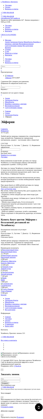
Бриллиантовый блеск (9, 252)
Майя (3, 280)
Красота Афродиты (8, 263)
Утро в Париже (6, 291)
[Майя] (3, 278)
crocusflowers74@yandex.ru (10, 18)
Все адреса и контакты (9, 340)
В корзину (4, 151)
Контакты (8, 31)
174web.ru (17, 366)
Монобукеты (28, 42)
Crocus (7, 113)
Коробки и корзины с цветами (16, 104)
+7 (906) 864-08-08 (7, 12)
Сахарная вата (6, 285)
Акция (7, 42)
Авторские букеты (16, 42)
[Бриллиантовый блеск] (9, 250)
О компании (9, 324)
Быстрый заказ (6, 153)
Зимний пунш (6, 268)
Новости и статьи (11, 53)
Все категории (28, 46)
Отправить (5, 383)
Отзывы (8, 49)
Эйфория (8, 78)
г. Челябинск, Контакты (9, 2)
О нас (7, 51)
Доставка (8, 5)
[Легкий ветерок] (7, 272)
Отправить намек (7, 407)
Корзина (8, 47)
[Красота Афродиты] (8, 261)
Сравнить (4, 129)
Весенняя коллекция (26, 44)
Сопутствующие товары (13, 46)
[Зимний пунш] (7, 267)
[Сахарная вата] (7, 284)
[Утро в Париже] (7, 289)
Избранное (5, 131)
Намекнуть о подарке (8, 155)
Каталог (4, 295)
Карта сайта (9, 326)
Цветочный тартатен (8, 257)
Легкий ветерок (6, 274)
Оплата (7, 7)
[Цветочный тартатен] (9, 255)
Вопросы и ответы (11, 9)
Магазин (8, 40)
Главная (8, 111)
